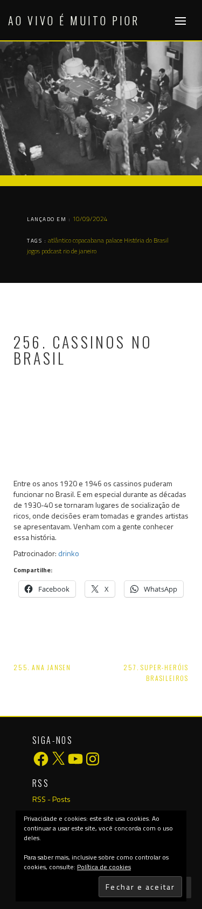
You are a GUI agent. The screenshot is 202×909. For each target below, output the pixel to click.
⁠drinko (68, 553)
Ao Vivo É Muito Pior (74, 20)
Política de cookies (104, 867)
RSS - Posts (51, 799)
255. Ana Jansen (42, 667)
